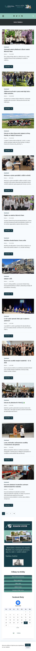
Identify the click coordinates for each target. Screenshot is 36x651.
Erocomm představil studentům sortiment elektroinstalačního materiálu (16, 486)
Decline (27, 648)
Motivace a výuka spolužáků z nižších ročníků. (17, 175)
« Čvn (17, 628)
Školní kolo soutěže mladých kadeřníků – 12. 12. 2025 (17, 362)
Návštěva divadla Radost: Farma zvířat (15, 240)
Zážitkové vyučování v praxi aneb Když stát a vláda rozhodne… (17, 92)
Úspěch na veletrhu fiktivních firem (14, 215)
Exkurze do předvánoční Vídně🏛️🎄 (14, 403)
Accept (27, 645)
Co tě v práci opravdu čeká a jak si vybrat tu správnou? (16, 320)
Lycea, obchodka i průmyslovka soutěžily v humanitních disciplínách (16, 444)
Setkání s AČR (8, 279)
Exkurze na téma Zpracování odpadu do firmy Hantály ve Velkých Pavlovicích (17, 134)
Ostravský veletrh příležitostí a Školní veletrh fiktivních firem (17, 50)
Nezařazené (6, 47)
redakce (5, 54)
